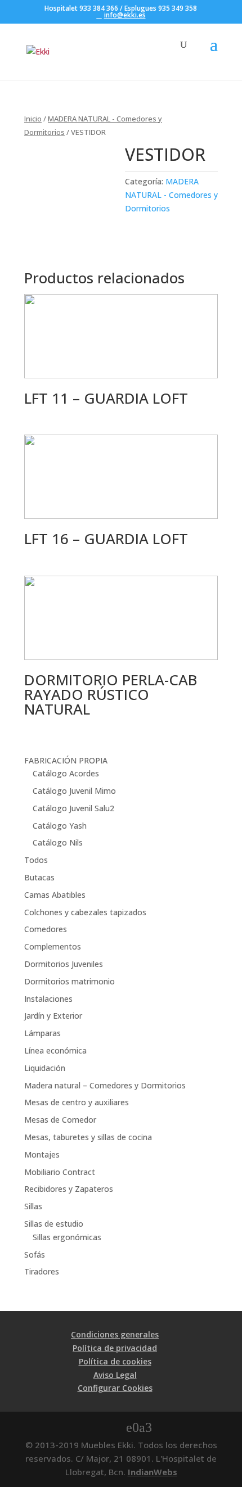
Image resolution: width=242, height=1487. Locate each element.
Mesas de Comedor (60, 1119)
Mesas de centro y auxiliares (76, 1102)
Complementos (52, 946)
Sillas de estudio (53, 1223)
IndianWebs (152, 1471)
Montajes (42, 1154)
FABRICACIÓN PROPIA (65, 760)
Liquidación (44, 1068)
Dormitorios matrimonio (69, 981)
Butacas (39, 877)
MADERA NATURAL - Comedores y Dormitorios (171, 195)
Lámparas (42, 1033)
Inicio (33, 119)
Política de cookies (115, 1361)
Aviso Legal (115, 1375)
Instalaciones (48, 998)
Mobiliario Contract (59, 1172)
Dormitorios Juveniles (63, 964)
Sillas (33, 1206)
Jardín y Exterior (53, 1015)
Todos (36, 860)
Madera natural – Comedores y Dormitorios (105, 1085)
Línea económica (55, 1050)
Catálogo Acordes (66, 773)
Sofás (34, 1254)
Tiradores (41, 1271)
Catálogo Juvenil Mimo (74, 790)
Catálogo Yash (60, 825)
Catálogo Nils (58, 842)
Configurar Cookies (115, 1387)
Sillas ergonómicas (67, 1237)
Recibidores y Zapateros (68, 1188)
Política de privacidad (115, 1348)
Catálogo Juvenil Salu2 (73, 808)
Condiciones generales (115, 1334)
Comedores (45, 929)
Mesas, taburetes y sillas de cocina (88, 1137)
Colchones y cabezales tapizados (85, 912)
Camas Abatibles (55, 894)
